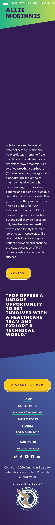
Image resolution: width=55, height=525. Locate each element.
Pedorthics (47, 3)
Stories (27, 425)
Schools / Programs (27, 412)
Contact (19, 272)
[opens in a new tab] (27, 498)
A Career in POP (27, 384)
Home (27, 399)
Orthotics (33, 3)
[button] (5, 4)
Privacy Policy (28, 448)
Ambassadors (27, 419)
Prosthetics (17, 3)
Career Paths (27, 406)
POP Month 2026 (27, 432)
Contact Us (28, 442)
